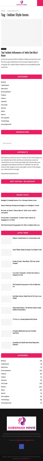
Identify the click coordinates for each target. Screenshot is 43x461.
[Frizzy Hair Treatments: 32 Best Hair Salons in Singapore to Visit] (6, 275)
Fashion (4, 49)
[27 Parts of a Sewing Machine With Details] (6, 322)
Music (3, 111)
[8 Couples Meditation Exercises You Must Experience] (6, 333)
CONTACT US (29, 164)
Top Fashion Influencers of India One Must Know (19, 54)
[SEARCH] (39, 143)
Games (3, 98)
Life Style (4, 105)
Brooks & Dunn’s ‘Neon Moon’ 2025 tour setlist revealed (18, 211)
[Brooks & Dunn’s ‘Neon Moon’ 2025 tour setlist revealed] (6, 264)
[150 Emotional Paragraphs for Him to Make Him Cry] (6, 287)
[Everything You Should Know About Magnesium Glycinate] (6, 345)
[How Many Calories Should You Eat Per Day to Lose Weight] (6, 298)
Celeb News (5, 85)
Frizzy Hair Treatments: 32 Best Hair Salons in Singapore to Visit (18, 219)
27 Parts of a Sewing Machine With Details (25, 319)
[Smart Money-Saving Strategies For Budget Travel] (6, 252)
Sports (3, 114)
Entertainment (6, 92)
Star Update (5, 118)
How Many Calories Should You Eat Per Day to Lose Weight (27, 297)
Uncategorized (6, 124)
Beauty (3, 82)
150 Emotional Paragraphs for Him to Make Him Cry (20, 225)
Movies (3, 108)
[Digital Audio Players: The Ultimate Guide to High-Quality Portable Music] (6, 310)
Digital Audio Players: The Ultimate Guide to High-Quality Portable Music (27, 308)
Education (4, 88)
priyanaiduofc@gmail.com (25, 440)
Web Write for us (26, 459)
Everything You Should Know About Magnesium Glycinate (26, 343)
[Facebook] (21, 446)
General (3, 101)
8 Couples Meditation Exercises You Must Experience (24, 332)
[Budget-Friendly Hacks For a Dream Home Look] (6, 240)
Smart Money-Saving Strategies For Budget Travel (20, 205)
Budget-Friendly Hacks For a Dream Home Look (18, 200)
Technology (5, 121)
